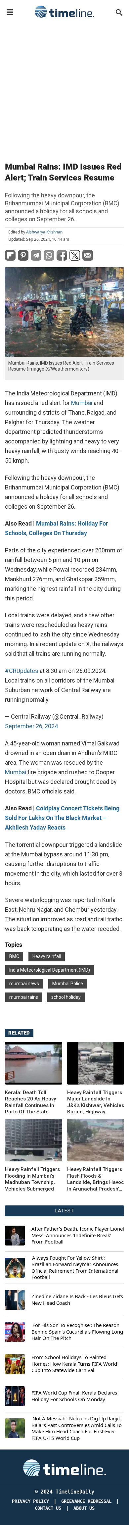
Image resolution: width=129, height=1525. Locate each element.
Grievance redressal (86, 1501)
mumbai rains (23, 997)
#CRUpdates (21, 670)
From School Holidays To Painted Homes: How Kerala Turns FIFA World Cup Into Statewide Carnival (74, 1363)
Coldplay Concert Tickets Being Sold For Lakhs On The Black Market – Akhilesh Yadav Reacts (62, 818)
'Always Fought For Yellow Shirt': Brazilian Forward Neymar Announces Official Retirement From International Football (74, 1268)
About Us (84, 1508)
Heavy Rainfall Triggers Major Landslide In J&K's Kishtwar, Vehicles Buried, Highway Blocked (95, 1102)
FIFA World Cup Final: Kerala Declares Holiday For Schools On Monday (74, 1396)
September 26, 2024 (31, 726)
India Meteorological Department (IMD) (49, 970)
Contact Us (48, 1508)
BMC (14, 956)
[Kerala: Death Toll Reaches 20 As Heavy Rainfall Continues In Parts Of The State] (33, 1063)
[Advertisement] (64, 88)
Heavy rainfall (46, 956)
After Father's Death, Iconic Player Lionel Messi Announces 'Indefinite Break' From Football (77, 1235)
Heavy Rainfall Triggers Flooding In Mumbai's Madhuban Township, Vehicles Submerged (32, 1179)
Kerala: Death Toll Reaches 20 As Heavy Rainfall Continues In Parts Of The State (30, 1102)
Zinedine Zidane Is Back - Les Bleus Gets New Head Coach (77, 1299)
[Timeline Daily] (64, 12)
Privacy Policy (30, 1501)
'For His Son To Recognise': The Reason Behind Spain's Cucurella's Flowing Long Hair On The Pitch (77, 1331)
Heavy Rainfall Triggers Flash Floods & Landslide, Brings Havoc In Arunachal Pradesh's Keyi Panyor (95, 1179)
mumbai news (24, 983)
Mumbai (81, 402)
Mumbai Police (67, 983)
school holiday (66, 997)
